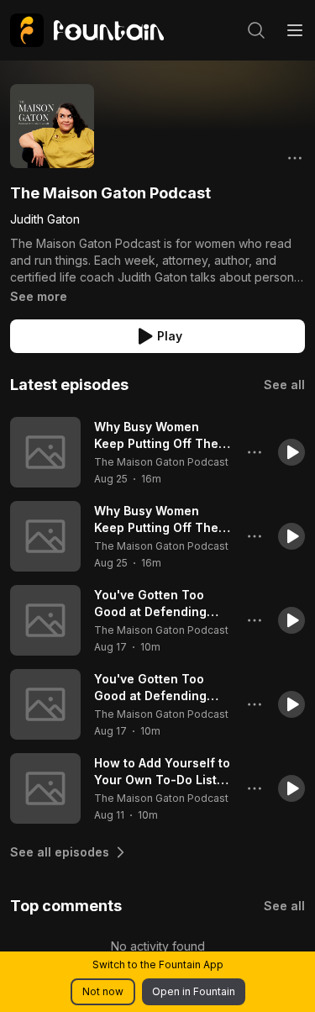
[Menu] (295, 30)
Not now (102, 991)
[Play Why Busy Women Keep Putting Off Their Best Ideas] (45, 452)
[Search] (256, 30)
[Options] (295, 158)
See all (284, 384)
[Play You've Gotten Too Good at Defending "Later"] (45, 620)
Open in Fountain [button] (193, 991)
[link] (87, 30)
